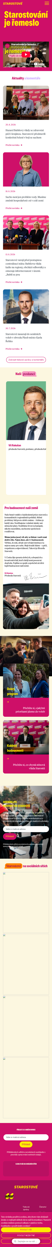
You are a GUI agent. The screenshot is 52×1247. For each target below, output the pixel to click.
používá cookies (20, 1217)
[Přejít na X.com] (41, 37)
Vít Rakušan (15, 445)
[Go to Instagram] (19, 1170)
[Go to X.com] (26, 1170)
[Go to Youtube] (32, 1170)
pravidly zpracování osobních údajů (26, 1154)
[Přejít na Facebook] (28, 37)
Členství (42, 1207)
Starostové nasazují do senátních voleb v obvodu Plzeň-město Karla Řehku (24, 337)
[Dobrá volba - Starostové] (12, 3)
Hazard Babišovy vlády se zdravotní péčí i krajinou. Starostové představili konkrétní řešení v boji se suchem (25, 134)
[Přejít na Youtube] (47, 37)
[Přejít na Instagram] (34, 37)
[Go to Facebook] (13, 1170)
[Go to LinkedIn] (39, 1170)
